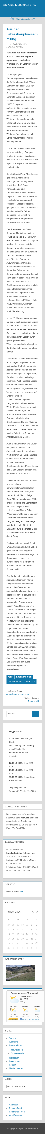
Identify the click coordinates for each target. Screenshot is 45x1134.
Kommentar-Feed (17, 1112)
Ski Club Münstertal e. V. (19, 4)
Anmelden (13, 1105)
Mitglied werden (16, 1068)
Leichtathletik (15, 682)
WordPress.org (15, 1115)
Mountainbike (17, 1050)
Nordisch (30, 682)
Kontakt (12, 1065)
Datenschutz (14, 1061)
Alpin (10, 677)
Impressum (14, 1058)
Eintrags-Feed (15, 1108)
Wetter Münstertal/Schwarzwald (25, 993)
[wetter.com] (13, 1020)
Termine (12, 1038)
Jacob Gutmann (14, 47)
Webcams (13, 1042)
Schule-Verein (17, 1053)
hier (21, 892)
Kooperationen (24, 677)
